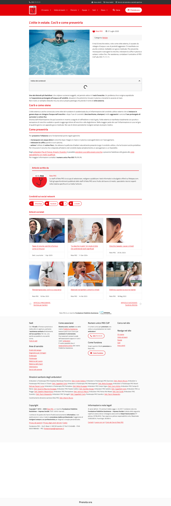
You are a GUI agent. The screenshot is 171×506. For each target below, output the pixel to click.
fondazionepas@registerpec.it (54, 428)
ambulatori (66, 341)
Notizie (105, 37)
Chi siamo (120, 334)
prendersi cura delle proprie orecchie (88, 152)
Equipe (119, 340)
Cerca (118, 10)
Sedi (118, 343)
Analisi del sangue (35, 350)
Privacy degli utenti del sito (52, 423)
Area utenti (121, 345)
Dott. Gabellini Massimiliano (43, 391)
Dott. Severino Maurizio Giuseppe (45, 389)
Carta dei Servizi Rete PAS (114, 422)
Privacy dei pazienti (35, 423)
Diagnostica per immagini (37, 353)
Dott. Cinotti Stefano (79, 381)
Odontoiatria (33, 366)
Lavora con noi (99, 422)
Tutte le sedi (33, 341)
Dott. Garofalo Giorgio (86, 389)
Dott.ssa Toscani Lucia (36, 386)
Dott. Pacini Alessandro (44, 394)
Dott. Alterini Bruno (120, 381)
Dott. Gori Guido (118, 391)
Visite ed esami (122, 337)
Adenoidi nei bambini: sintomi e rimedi (85, 289)
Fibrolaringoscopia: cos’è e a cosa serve (46, 289)
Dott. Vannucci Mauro (81, 391)
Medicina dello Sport (36, 364)
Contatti (91, 422)
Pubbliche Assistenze (70, 329)
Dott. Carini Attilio (114, 386)
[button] (139, 81)
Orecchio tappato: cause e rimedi (121, 246)
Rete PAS (50, 409)
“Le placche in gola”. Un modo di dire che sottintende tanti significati (84, 247)
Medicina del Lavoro (35, 361)
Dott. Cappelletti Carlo (59, 383)
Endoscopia (33, 355)
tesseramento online (65, 345)
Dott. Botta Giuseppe (105, 383)
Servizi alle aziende (35, 369)
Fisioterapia (33, 358)
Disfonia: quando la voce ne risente (122, 289)
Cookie (65, 423)
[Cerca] (114, 10)
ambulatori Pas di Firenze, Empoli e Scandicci (50, 152)
